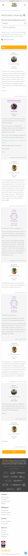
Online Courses (5, 497)
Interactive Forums (5, 501)
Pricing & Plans (4, 510)
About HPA (3, 530)
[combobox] (14, 27)
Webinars (3, 503)
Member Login (14, 1)
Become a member (5, 512)
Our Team (3, 532)
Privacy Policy (4, 523)
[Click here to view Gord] (14, 216)
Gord (14, 210)
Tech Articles (4, 499)
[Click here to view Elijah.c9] (14, 59)
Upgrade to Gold (5, 514)
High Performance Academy (14, 5)
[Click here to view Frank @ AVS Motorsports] (14, 107)
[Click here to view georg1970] (14, 168)
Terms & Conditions (6, 521)
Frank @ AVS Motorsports (14, 100)
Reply (3, 47)
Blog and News (4, 534)
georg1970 (14, 161)
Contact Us (3, 536)
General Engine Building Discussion (12, 10)
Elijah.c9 (14, 53)
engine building (11, 32)
